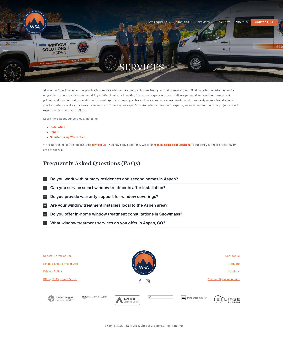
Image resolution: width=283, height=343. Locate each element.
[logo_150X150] (144, 251)
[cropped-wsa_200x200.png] (35, 11)
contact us (99, 144)
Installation (57, 127)
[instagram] (148, 281)
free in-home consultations (172, 144)
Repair (54, 131)
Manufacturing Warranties (67, 137)
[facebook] (140, 281)
